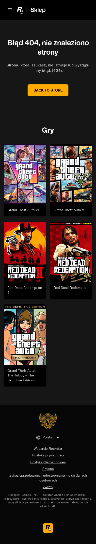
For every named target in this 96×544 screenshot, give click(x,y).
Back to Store (48, 90)
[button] (10, 10)
